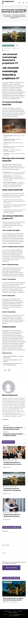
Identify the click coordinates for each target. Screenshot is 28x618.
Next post (5, 432)
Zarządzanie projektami (8, 45)
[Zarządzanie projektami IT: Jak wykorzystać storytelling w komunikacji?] (14, 452)
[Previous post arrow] (24, 427)
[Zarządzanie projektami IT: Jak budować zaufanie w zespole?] (14, 504)
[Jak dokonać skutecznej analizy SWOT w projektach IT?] (14, 478)
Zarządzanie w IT (8, 2)
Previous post (6, 425)
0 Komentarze (6, 50)
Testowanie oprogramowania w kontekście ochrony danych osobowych (13, 600)
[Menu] (19, 2)
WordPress (18, 616)
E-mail (3, 553)
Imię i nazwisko (5, 545)
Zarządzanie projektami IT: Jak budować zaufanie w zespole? (12, 515)
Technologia (20, 612)
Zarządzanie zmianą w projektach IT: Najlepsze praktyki (13, 434)
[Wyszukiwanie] (23, 2)
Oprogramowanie (8, 582)
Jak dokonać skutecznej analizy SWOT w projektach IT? (12, 489)
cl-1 (18, 45)
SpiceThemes (16, 617)
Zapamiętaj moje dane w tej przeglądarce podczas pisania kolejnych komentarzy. (14, 563)
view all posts (5, 419)
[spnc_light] (26, 2)
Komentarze (5, 531)
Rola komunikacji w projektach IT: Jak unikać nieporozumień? (13, 428)
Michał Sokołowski (7, 48)
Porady (14, 612)
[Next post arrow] (24, 435)
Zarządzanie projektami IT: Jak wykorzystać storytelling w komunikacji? (12, 463)
